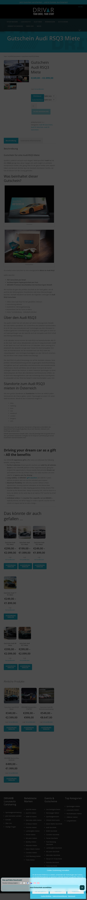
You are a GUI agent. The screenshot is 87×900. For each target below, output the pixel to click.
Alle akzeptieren (40, 891)
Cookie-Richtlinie (46, 896)
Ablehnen (58, 891)
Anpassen (75, 891)
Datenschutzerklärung (60, 896)
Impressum (71, 896)
